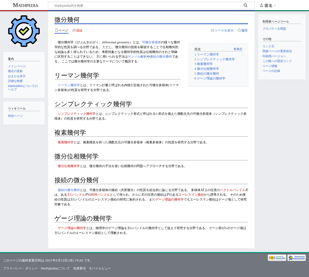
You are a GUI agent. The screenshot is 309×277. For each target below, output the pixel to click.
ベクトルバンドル (232, 190)
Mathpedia (25, 5)
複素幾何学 (66, 142)
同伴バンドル (100, 194)
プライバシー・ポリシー (20, 268)
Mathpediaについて (55, 268)
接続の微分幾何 (161, 56)
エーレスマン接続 (191, 194)
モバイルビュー (100, 268)
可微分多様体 (151, 42)
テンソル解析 (137, 56)
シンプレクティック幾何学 (77, 113)
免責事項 (79, 268)
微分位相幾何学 (69, 166)
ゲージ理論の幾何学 (169, 199)
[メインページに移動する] (23, 31)
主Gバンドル (76, 194)
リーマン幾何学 (69, 85)
